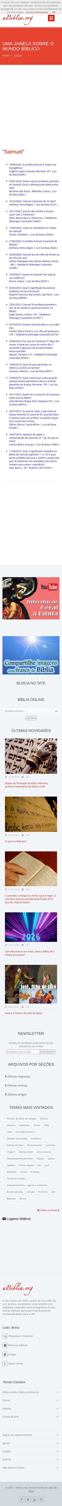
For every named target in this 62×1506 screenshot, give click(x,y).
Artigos (12, 1354)
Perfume (43, 1191)
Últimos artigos (17, 1094)
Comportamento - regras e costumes (27, 1185)
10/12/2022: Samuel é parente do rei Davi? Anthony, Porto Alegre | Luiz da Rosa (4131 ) (33, 203)
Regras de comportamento (17, 1435)
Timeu (36, 1125)
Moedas (6, 1408)
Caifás (23, 1171)
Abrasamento (34, 1145)
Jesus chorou (44, 1151)
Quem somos (15, 1363)
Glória (51, 1158)
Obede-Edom (26, 1151)
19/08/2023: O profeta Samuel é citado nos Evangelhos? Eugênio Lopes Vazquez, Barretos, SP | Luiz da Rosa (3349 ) (33, 169)
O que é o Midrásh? (16, 841)
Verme (22, 1198)
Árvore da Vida (15, 1191)
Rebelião (11, 1171)
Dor (53, 1191)
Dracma (11, 1125)
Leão (9, 1131)
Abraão (31, 1191)
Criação (6, 1451)
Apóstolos (24, 1125)
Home (5, 55)
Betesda (11, 1198)
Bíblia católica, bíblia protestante (20, 1392)
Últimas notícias (17, 1085)
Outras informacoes (37, 12)
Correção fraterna (25, 1131)
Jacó (47, 1165)
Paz (39, 1165)
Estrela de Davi (15, 1145)
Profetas (35, 1171)
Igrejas (6, 1443)
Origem (11, 1151)
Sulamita (50, 1145)
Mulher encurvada (17, 1138)
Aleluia (40, 1158)
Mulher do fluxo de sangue (22, 1118)
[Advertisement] (31, 97)
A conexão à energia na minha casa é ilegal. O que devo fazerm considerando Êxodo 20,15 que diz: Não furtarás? (30, 899)
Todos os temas (48, 1210)
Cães (46, 1125)
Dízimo (44, 1118)
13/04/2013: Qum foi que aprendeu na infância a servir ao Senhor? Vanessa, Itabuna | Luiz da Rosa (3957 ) (30, 368)
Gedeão (11, 1165)
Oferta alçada (26, 1165)
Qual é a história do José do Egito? (23, 1013)
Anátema (36, 1138)
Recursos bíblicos (18, 1345)
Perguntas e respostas (20, 1336)
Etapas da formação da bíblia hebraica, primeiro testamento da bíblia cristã (26, 785)
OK (53, 12)
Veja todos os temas (13, 1467)
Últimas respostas (18, 1076)
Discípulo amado (16, 1178)
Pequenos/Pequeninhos (20, 1158)
